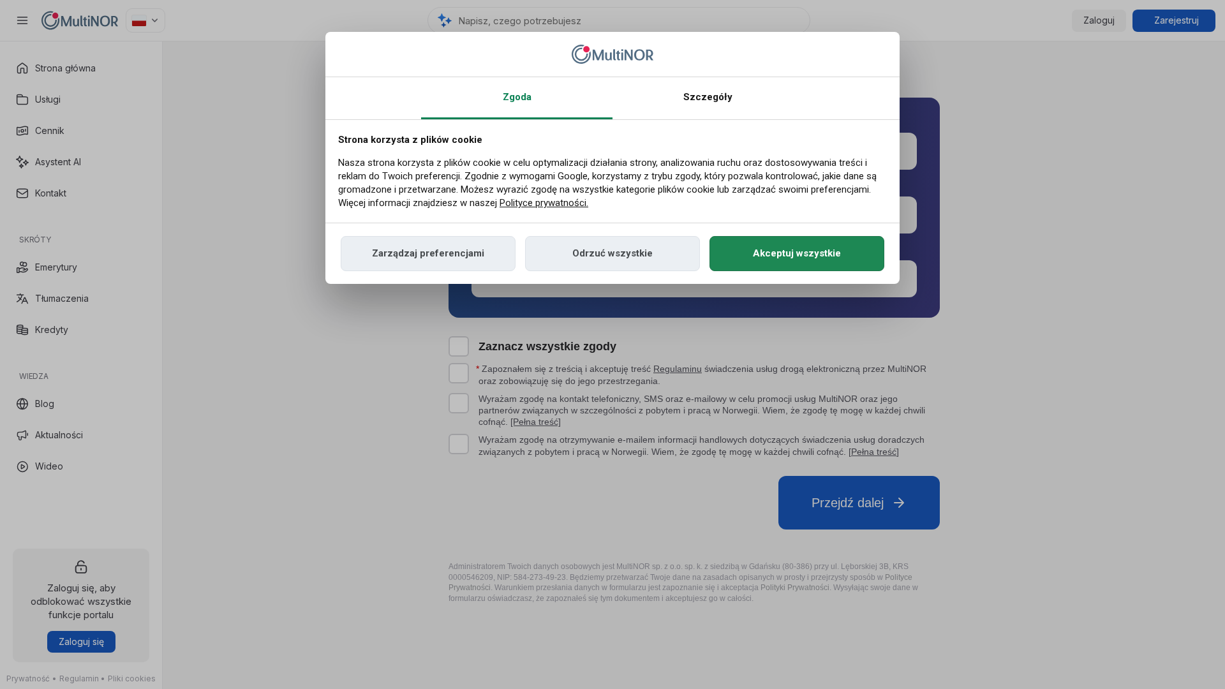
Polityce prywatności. (544, 203)
